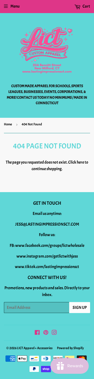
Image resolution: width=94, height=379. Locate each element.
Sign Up (80, 307)
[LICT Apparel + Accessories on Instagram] (54, 333)
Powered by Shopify (70, 348)
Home (8, 124)
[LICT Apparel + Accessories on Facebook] (37, 333)
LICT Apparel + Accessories (34, 348)
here (80, 162)
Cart (86, 6)
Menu (15, 6)
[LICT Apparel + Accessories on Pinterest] (46, 333)
